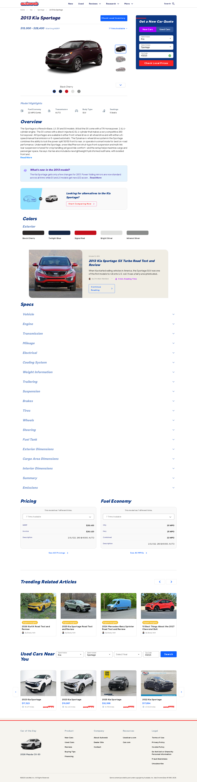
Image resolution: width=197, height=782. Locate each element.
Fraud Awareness (159, 759)
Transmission (33, 333)
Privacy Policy (158, 742)
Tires (26, 410)
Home (22, 10)
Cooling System (35, 362)
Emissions (30, 488)
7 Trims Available (117, 28)
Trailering (30, 382)
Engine (28, 324)
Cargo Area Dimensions (40, 459)
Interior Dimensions (38, 468)
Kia (31, 10)
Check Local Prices (156, 63)
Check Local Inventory (113, 18)
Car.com (127, 742)
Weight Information (37, 372)
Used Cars (164, 29)
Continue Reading (96, 288)
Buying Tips (70, 751)
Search (168, 654)
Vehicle (28, 314)
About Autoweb (101, 737)
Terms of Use (158, 737)
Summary (30, 478)
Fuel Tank (30, 439)
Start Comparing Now (79, 204)
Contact (97, 747)
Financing (69, 756)
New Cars (148, 29)
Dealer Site (99, 742)
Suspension (31, 391)
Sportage (41, 10)
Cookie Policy (158, 747)
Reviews (68, 747)
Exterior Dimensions (38, 449)
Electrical (30, 353)
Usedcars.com (129, 737)
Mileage (29, 343)
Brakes (28, 401)
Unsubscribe (157, 763)
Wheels (28, 420)
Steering (29, 430)
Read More (26, 157)
